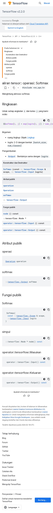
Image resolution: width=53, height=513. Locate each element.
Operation (8, 190)
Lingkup (31, 137)
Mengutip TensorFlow (11, 484)
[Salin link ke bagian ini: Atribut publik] (25, 243)
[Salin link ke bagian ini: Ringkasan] (19, 104)
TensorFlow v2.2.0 (13, 11)
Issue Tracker (8, 467)
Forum (5, 442)
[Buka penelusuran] (40, 3)
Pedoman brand (9, 480)
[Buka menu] (4, 3)
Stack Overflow (8, 476)
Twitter (5, 451)
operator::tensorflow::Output (19, 230)
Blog (4, 438)
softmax (7, 195)
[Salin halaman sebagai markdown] (14, 88)
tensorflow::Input (24, 172)
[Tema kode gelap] (44, 120)
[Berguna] (31, 42)
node (5, 213)
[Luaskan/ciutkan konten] (21, 48)
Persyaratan (7, 494)
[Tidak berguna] (35, 42)
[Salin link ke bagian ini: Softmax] (15, 303)
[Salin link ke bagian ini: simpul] (13, 332)
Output (11, 156)
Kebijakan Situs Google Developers (16, 417)
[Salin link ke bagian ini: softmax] (15, 272)
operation (8, 185)
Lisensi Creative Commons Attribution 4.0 (29, 409)
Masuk (47, 3)
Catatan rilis (7, 471)
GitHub (5, 447)
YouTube (6, 455)
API (16, 36)
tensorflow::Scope (33, 169)
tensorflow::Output (17, 200)
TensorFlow (6, 36)
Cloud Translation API (39, 24)
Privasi (18, 494)
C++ (39, 36)
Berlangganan (44, 500)
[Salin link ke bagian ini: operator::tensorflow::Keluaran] (44, 373)
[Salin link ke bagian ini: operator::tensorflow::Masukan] (44, 352)
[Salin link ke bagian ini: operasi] (15, 251)
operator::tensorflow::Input (18, 223)
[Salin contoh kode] (48, 120)
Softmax (7, 169)
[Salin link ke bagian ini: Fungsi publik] (25, 295)
